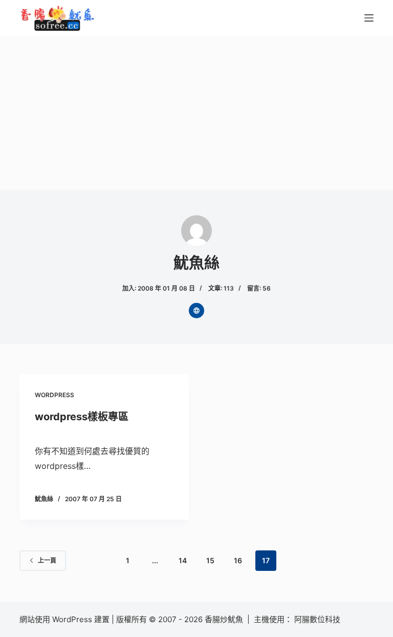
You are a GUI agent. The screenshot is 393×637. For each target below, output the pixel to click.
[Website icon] (196, 310)
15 (210, 560)
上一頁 (47, 560)
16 (238, 560)
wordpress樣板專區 (81, 416)
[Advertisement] (196, 112)
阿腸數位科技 (318, 619)
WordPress (54, 395)
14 (183, 560)
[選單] (369, 18)
